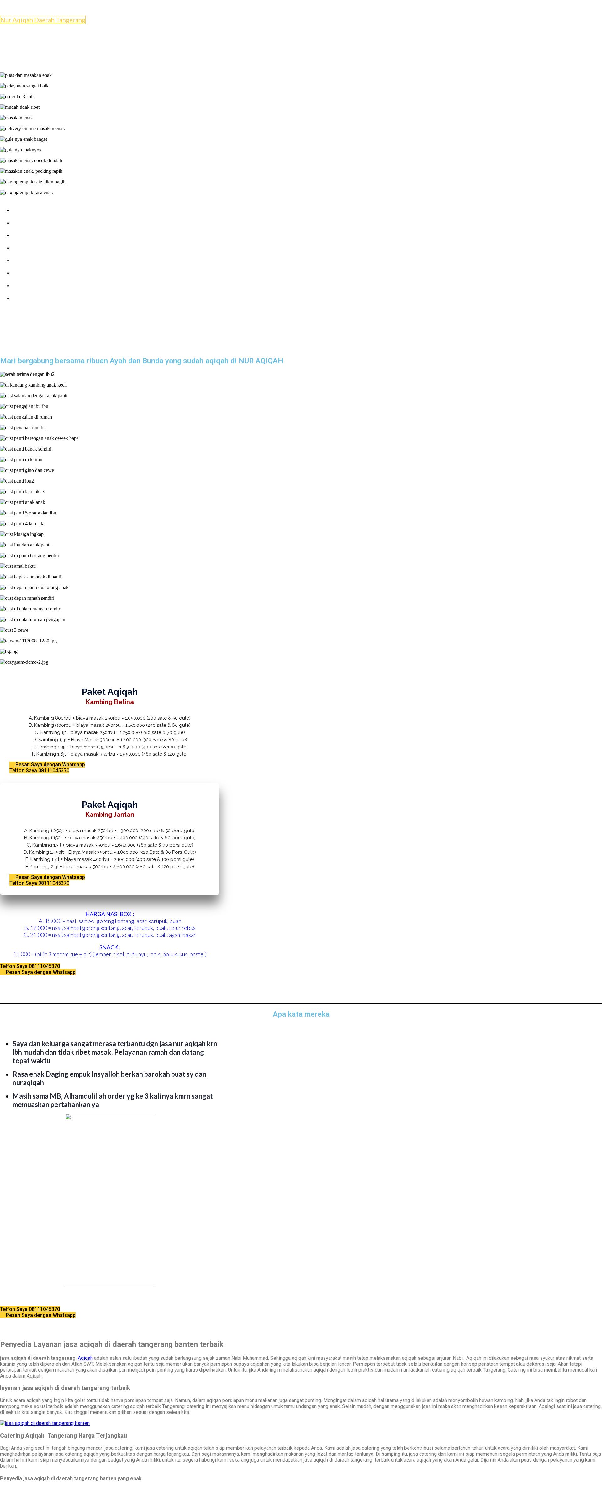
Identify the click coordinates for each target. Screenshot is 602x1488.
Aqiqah (85, 1358)
